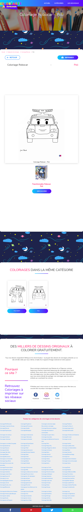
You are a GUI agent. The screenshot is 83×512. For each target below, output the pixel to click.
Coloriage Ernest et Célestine (69, 459)
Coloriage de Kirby (46, 498)
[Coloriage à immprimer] (10, 5)
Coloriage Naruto (4, 498)
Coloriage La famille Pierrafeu (69, 485)
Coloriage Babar (66, 450)
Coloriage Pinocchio (25, 485)
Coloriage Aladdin (25, 428)
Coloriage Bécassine (5, 487)
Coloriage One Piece (67, 498)
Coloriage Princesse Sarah (6, 467)
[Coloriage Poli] (38, 294)
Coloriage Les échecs (47, 491)
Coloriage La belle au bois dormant (29, 472)
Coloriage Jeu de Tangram (6, 500)
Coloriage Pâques (4, 454)
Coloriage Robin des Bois (68, 478)
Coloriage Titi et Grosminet (48, 472)
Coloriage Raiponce (25, 459)
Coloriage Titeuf (24, 448)
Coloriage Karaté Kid (46, 493)
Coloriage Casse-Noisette (27, 491)
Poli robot (17, 311)
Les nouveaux (73, 3)
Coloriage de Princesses (26, 426)
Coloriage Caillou (66, 463)
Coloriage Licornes (66, 439)
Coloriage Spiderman (5, 445)
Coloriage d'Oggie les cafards (49, 448)
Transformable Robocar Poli (41, 185)
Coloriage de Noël (4, 450)
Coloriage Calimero (67, 452)
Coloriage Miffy (24, 469)
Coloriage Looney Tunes (6, 474)
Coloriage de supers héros (48, 435)
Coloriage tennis (45, 463)
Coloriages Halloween (26, 437)
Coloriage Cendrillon (5, 472)
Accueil (47, 3)
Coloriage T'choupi (46, 461)
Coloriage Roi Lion (25, 445)
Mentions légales (38, 506)
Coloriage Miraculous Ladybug (49, 428)
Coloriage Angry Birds (5, 461)
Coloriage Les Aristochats (6, 459)
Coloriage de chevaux (47, 450)
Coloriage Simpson (4, 448)
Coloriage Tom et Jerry (67, 474)
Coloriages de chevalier (26, 439)
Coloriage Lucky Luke (47, 480)
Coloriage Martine (66, 469)
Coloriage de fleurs (25, 478)
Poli (38, 311)
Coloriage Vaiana (46, 459)
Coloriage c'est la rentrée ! (68, 496)
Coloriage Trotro (25, 456)
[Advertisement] (41, 34)
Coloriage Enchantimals (47, 478)
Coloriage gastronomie (26, 483)
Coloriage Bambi (25, 461)
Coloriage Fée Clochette (47, 469)
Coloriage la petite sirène (68, 445)
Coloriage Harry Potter (26, 500)
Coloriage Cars (66, 456)
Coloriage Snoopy (46, 487)
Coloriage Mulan (45, 485)
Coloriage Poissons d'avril (27, 474)
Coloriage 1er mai (4, 478)
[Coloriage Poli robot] (16, 294)
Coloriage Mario (45, 452)
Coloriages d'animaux (5, 439)
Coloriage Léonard (46, 454)
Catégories (58, 3)
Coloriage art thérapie (47, 474)
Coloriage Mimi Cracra (47, 456)
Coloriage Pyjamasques (5, 430)
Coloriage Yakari (25, 454)
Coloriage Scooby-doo (5, 485)
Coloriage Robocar (4, 428)
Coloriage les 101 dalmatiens (28, 476)
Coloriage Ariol (24, 493)
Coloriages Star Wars (5, 452)
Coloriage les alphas (5, 496)
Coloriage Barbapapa (26, 430)
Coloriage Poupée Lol (26, 424)
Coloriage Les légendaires (68, 493)
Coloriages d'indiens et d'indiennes (70, 435)
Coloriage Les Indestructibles (69, 448)
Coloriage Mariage (46, 496)
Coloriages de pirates (47, 437)
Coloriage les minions (26, 498)
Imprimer (69, 57)
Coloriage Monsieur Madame (28, 452)
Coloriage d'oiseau (46, 483)
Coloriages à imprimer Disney (7, 426)
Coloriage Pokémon (67, 424)
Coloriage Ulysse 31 (5, 476)
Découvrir (42, 191)
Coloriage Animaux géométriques (8, 493)
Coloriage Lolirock (4, 483)
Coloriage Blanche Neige (68, 454)
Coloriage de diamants (26, 496)
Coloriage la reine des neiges (48, 424)
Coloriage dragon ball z (68, 428)
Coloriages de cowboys (6, 435)
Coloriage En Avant (66, 437)
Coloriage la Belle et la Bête (69, 472)
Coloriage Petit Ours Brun (6, 469)
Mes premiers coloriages (47, 426)
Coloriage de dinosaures (27, 450)
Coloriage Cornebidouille (68, 487)
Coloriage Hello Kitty (47, 500)
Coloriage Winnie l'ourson (68, 476)
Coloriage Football (25, 463)
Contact (47, 506)
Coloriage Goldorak (5, 437)
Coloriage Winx (45, 443)
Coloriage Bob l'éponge (68, 480)
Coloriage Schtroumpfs (67, 430)
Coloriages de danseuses (27, 435)
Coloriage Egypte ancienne (6, 480)
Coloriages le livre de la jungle (69, 461)
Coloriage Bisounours (5, 456)
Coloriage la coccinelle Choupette (8, 443)
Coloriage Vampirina (46, 476)
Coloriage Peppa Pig (46, 445)
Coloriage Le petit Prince (68, 483)
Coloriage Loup (66, 491)
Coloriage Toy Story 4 (67, 426)
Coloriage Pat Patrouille (5, 424)
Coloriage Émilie (66, 467)
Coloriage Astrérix (66, 443)
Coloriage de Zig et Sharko (27, 443)
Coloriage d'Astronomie (26, 467)
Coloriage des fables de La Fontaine (8, 491)
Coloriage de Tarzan (25, 480)
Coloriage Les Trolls (46, 467)
